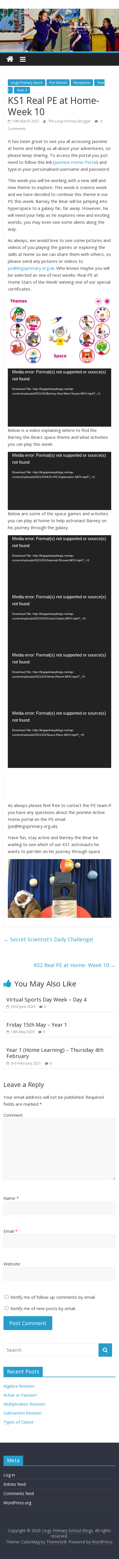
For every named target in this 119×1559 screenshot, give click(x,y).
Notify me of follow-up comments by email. (53, 1297)
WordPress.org (17, 1502)
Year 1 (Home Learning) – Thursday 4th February (54, 1053)
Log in (9, 1475)
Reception (82, 82)
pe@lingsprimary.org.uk (31, 268)
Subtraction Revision (22, 1413)
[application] (59, 397)
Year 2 (22, 90)
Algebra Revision (18, 1386)
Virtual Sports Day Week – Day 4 (46, 999)
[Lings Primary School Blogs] (9, 59)
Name (11, 1198)
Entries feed (14, 1484)
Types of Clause (18, 1422)
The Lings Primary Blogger (70, 121)
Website (11, 1264)
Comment (13, 1115)
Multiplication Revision (24, 1404)
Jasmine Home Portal (76, 162)
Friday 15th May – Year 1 (36, 1024)
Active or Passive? (20, 1395)
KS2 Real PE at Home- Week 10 (75, 965)
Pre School (58, 82)
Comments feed (18, 1493)
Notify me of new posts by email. (43, 1308)
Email (10, 1231)
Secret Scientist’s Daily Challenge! (48, 939)
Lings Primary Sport (26, 82)
